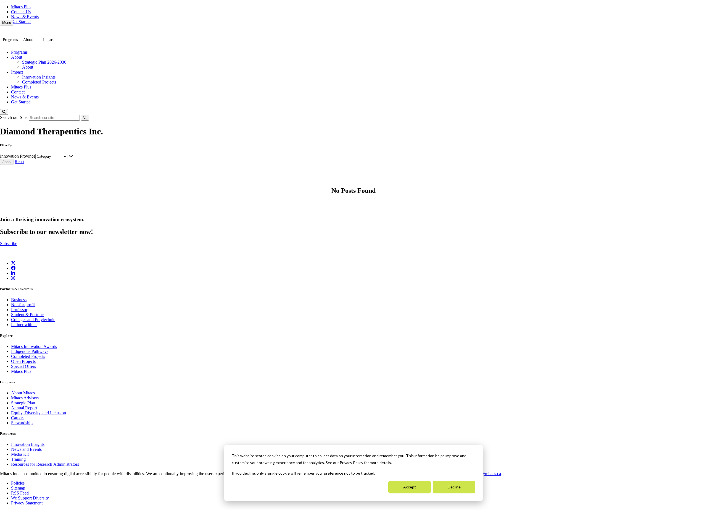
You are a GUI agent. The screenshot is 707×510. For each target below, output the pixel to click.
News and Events (26, 449)
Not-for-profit (23, 304)
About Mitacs (23, 393)
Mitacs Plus (21, 6)
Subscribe (8, 243)
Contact (18, 92)
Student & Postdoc (27, 314)
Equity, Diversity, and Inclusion (38, 412)
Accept (409, 487)
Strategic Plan (23, 402)
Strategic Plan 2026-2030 (44, 62)
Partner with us (24, 324)
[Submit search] (85, 118)
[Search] (4, 112)
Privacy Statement (27, 503)
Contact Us (21, 11)
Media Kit (20, 454)
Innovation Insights (39, 77)
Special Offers (23, 366)
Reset (19, 161)
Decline (454, 487)
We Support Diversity (30, 498)
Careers (17, 417)
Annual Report (24, 407)
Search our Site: (14, 117)
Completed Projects (39, 82)
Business (19, 299)
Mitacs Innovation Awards (34, 346)
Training (18, 459)
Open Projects (23, 361)
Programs (10, 40)
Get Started (21, 21)
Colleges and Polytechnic (33, 319)
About (28, 40)
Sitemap (18, 488)
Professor (19, 309)
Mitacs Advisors (25, 397)
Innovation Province (17, 156)
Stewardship (22, 422)
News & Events (25, 16)
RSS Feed (20, 493)
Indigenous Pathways (29, 351)
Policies (18, 483)
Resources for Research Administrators (45, 464)
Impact (48, 40)
